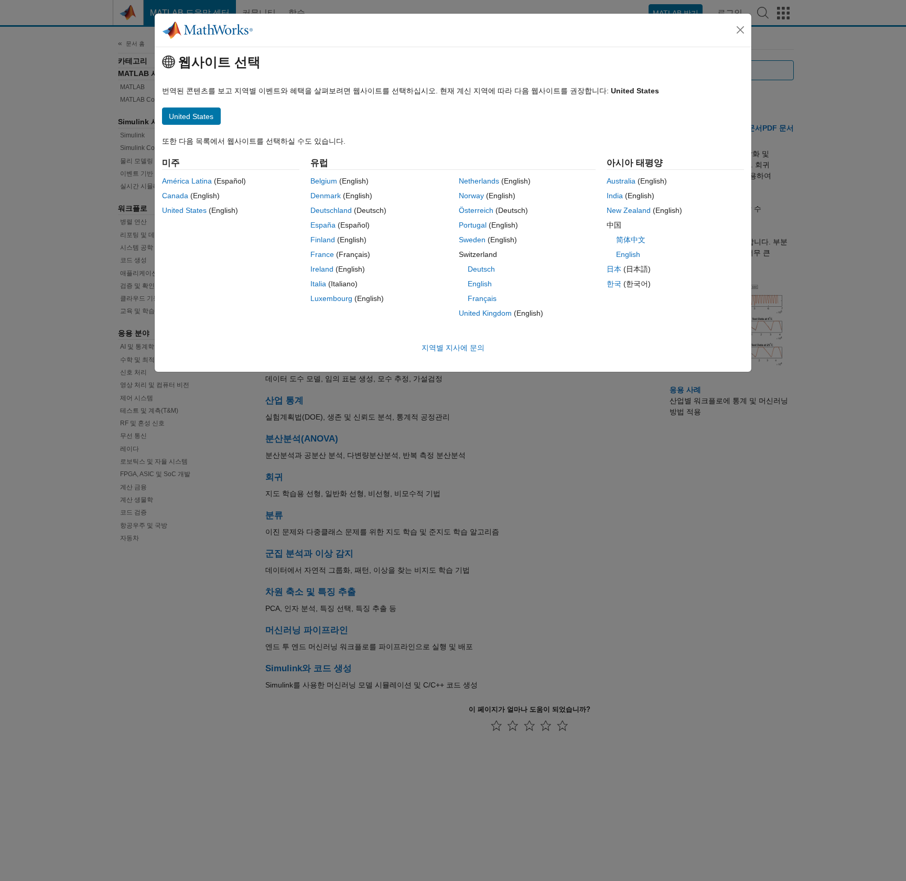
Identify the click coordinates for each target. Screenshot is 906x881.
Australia (621, 181)
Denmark (325, 195)
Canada (175, 195)
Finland (322, 239)
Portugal (473, 225)
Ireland (321, 269)
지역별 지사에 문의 (453, 347)
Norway (471, 195)
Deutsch (481, 269)
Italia (318, 284)
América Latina (187, 181)
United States (184, 210)
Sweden (472, 239)
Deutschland (331, 210)
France (322, 254)
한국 (614, 284)
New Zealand (629, 210)
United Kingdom (485, 313)
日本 (614, 269)
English (480, 284)
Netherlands (479, 181)
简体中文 (630, 239)
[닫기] (740, 30)
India (615, 195)
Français (482, 298)
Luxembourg (331, 298)
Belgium (323, 181)
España (323, 225)
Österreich (476, 210)
